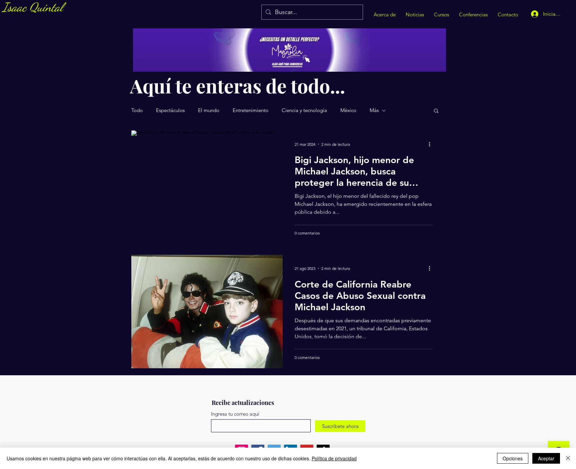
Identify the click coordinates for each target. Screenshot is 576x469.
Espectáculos (170, 110)
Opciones (513, 458)
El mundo (208, 110)
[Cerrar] (568, 458)
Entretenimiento (250, 110)
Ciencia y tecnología (304, 110)
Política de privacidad (334, 458)
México (348, 110)
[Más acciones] (432, 144)
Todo (137, 110)
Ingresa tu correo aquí (235, 413)
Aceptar (546, 458)
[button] (436, 111)
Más (374, 110)
